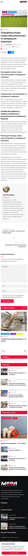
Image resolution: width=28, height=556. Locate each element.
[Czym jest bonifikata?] (4, 449)
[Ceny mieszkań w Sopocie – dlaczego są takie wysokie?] (4, 393)
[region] (14, 549)
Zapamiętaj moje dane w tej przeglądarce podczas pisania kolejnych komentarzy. (13, 296)
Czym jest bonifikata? (14, 450)
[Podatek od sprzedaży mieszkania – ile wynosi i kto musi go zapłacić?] (4, 404)
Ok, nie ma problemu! (14, 553)
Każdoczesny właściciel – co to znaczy (13, 443)
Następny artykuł (19, 243)
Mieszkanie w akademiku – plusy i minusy (11, 541)
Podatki (19, 401)
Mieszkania (11, 368)
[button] (22, 308)
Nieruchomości (19, 368)
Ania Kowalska (8, 44)
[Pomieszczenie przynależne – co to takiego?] (4, 371)
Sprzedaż (24, 401)
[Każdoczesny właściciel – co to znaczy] (14, 427)
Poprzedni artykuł (9, 229)
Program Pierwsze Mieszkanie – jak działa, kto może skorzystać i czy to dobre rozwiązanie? (17, 385)
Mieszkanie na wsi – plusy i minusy (9, 537)
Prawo (25, 379)
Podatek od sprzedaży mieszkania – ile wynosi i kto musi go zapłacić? (18, 407)
